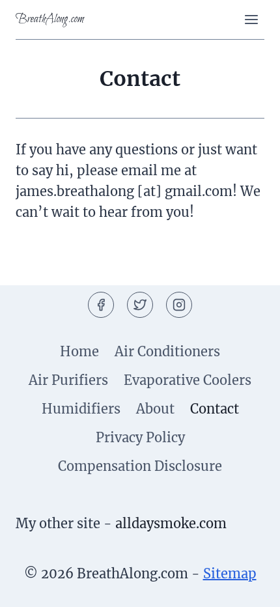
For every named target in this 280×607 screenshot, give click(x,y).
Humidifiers (81, 409)
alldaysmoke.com (171, 523)
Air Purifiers (68, 380)
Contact (214, 409)
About (155, 409)
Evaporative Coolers (187, 380)
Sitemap (230, 573)
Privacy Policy (140, 437)
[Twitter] (140, 305)
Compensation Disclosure (140, 466)
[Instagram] (179, 305)
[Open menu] (251, 19)
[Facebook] (101, 305)
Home (79, 351)
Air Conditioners (167, 351)
